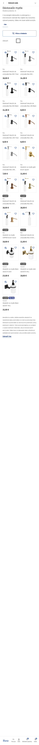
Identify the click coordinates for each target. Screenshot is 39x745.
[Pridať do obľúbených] (15, 52)
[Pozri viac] (35, 3)
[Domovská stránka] (5, 741)
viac (5, 24)
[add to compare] (5, 52)
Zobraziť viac (7, 336)
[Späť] (4, 3)
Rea (4, 69)
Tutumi (5, 267)
